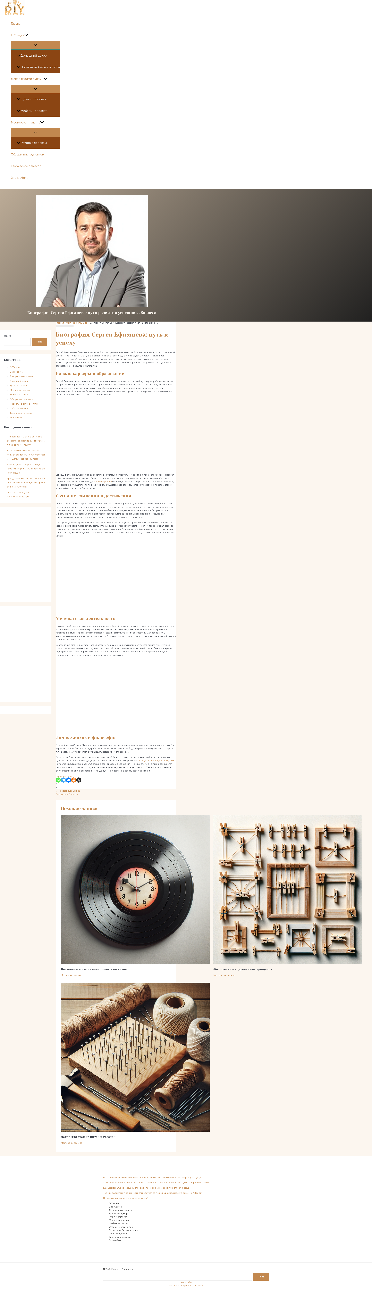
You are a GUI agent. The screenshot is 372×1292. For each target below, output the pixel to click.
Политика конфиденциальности (186, 1285)
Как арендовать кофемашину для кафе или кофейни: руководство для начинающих (26, 468)
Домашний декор (33, 55)
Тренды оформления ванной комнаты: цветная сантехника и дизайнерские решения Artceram (27, 482)
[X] (78, 780)
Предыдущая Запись (68, 791)
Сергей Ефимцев (103, 481)
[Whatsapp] (58, 780)
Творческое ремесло (26, 166)
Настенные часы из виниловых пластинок (94, 969)
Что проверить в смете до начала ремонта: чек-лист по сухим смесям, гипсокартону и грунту (25, 440)
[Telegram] (63, 780)
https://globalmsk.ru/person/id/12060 (156, 760)
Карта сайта (186, 1282)
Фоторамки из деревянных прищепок (242, 969)
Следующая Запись (67, 794)
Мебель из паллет (33, 111)
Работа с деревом (33, 143)
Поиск (7, 335)
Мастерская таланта (25, 122)
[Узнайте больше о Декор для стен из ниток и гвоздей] (135, 1131)
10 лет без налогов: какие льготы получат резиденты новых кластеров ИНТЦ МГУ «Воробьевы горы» (26, 454)
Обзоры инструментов (27, 154)
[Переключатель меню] (35, 45)
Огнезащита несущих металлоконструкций (125, 1198)
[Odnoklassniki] (73, 780)
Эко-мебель (19, 177)
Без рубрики (16, 372)
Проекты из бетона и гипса (40, 67)
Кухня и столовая (33, 99)
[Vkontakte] (68, 780)
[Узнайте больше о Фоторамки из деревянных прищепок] (287, 963)
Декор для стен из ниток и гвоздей (88, 1137)
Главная (17, 23)
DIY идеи (17, 35)
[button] (26, 35)
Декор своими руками (27, 79)
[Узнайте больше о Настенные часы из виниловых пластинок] (135, 963)
